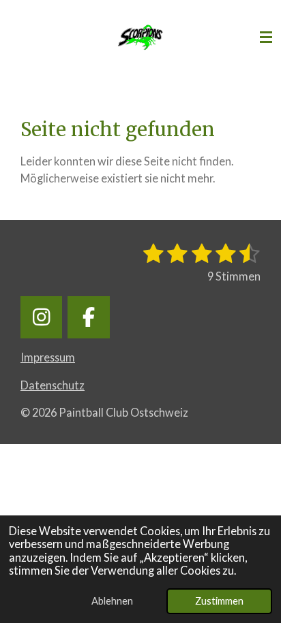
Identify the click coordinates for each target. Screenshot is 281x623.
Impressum (47, 357)
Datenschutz (52, 385)
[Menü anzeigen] (266, 37)
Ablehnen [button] (112, 600)
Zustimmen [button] (219, 600)
